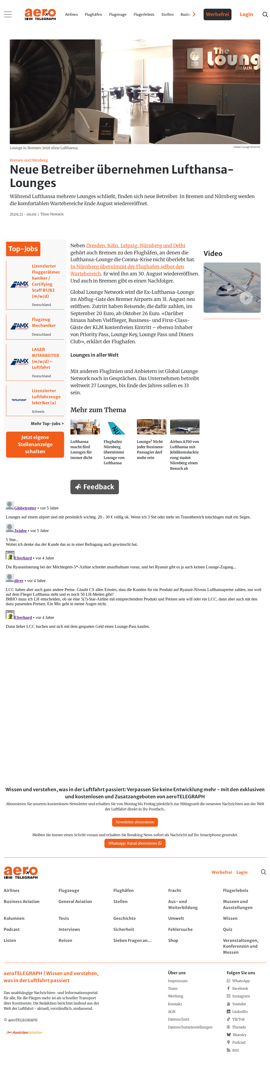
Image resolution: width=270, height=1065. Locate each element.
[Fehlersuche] (189, 930)
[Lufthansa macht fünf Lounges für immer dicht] (85, 447)
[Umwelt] (189, 919)
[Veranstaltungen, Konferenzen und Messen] (244, 947)
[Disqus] (135, 564)
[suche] (265, 14)
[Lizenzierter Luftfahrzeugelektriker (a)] (35, 401)
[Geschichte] (134, 919)
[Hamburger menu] (8, 14)
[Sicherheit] (134, 930)
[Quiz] (244, 930)
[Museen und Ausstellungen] (244, 905)
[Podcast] (25, 930)
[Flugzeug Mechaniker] (35, 326)
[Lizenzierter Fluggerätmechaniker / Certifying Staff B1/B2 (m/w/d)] (35, 285)
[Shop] (189, 947)
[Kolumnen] (25, 919)
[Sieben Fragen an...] (134, 947)
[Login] (242, 873)
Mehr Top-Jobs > (47, 423)
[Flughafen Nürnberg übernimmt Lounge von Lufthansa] (118, 447)
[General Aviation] (80, 905)
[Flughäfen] (134, 891)
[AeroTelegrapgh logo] (21, 873)
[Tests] (80, 919)
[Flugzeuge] (80, 891)
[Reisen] (80, 947)
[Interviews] (80, 930)
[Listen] (25, 947)
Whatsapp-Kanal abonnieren (132, 843)
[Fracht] (189, 891)
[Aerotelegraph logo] (40, 14)
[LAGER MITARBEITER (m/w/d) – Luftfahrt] (35, 362)
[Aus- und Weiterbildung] (189, 905)
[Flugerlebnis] (244, 891)
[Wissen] (244, 919)
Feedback (98, 487)
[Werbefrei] (222, 873)
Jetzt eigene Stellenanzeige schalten (35, 444)
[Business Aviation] (25, 905)
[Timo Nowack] (52, 214)
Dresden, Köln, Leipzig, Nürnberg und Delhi (135, 246)
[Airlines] (25, 891)
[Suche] (263, 872)
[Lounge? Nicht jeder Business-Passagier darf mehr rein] (151, 447)
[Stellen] (134, 905)
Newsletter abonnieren (135, 822)
